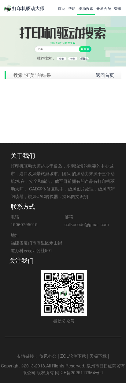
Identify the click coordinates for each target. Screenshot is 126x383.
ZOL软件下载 (73, 356)
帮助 (72, 8)
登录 (117, 8)
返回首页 (105, 75)
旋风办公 (48, 356)
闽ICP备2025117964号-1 (79, 372)
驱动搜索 (86, 8)
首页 (61, 8)
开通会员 (103, 8)
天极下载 (98, 356)
